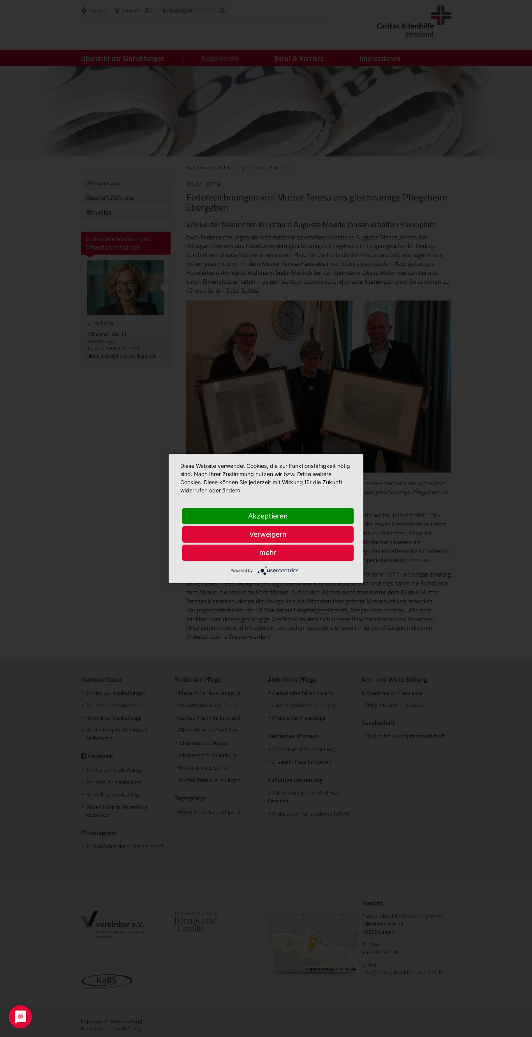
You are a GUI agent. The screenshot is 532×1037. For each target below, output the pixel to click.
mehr (268, 552)
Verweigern (268, 534)
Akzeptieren (268, 516)
